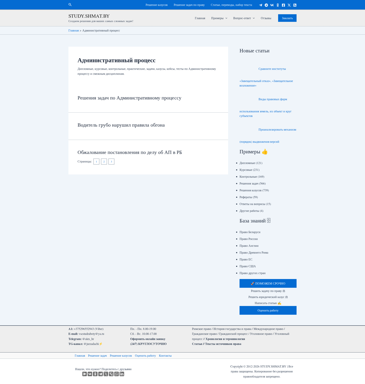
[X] (106, 374)
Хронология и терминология (225, 339)
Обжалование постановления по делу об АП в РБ (130, 152)
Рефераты (246, 197)
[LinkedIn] (122, 374)
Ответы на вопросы (252, 204)
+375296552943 (84, 329)
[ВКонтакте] (90, 374)
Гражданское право (204, 334)
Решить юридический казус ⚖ (268, 297)
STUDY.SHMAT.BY (89, 16)
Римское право (201, 329)
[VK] (272, 5)
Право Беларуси (250, 232)
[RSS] (295, 5)
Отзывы (266, 18)
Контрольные (248, 176)
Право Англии (249, 246)
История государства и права (232, 329)
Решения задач (249, 183)
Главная (200, 18)
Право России (249, 239)
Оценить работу (145, 355)
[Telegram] (260, 5)
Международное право (268, 329)
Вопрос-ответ (242, 18)
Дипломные (247, 163)
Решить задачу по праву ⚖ (268, 291)
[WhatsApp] (116, 374)
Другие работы (249, 211)
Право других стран (253, 273)
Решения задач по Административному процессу (129, 97)
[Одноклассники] (277, 5)
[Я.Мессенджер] (84, 374)
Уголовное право (261, 334)
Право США (248, 266)
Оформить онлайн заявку (147, 339)
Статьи (197, 343)
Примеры (217, 18)
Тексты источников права (223, 343)
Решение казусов (157, 5)
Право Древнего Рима (254, 252)
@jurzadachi (91, 344)
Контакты (165, 355)
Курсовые (246, 170)
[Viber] (111, 374)
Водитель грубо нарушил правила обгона (121, 124)
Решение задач (97, 355)
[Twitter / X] (289, 5)
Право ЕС (246, 259)
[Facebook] (283, 5)
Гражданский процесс (233, 334)
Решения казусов (251, 190)
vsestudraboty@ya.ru (91, 334)
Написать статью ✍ (268, 303)
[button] (70, 4)
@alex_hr (88, 339)
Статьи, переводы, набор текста (231, 5)
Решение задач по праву (189, 5)
